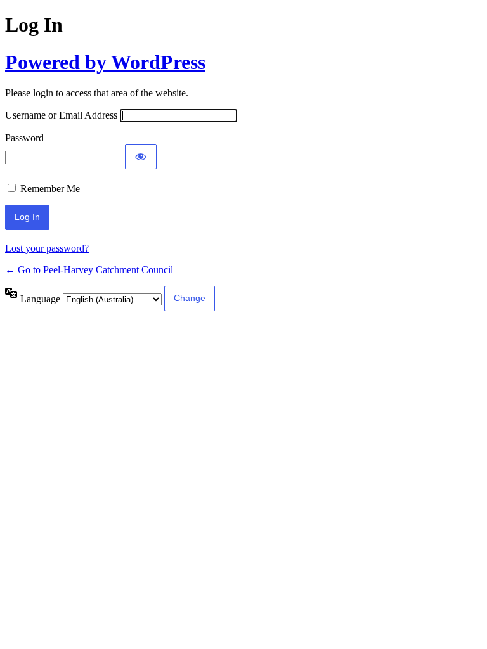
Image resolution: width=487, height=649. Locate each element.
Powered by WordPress (105, 62)
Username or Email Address (61, 115)
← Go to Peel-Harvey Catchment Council (89, 269)
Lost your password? (47, 248)
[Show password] (141, 156)
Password (24, 137)
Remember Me (50, 188)
